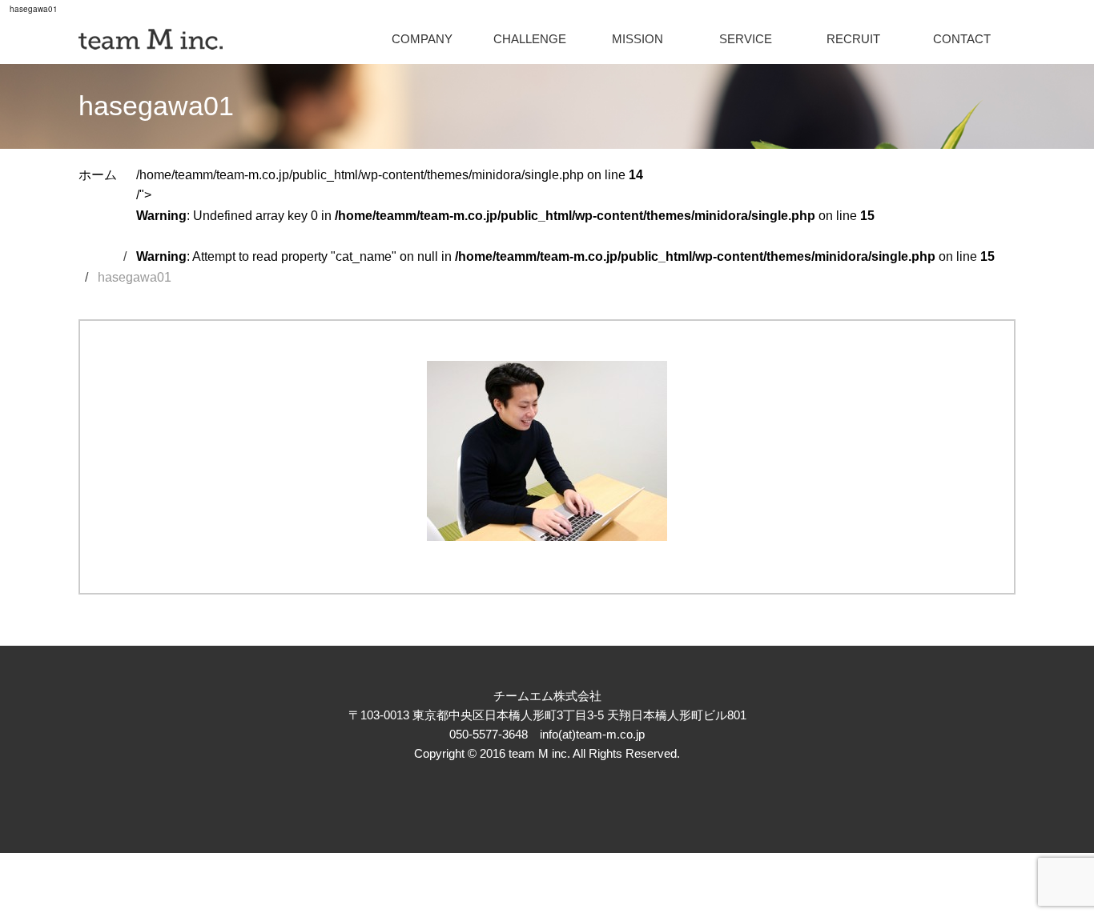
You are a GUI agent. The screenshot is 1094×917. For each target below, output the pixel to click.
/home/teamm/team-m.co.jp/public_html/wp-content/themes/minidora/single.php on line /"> (565, 215)
